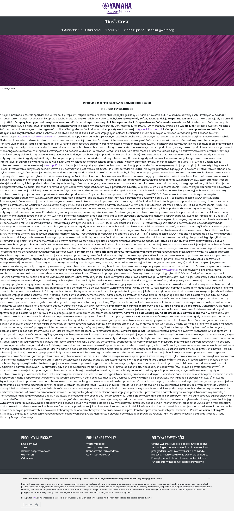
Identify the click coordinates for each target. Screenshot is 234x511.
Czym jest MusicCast (99, 454)
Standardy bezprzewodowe (102, 451)
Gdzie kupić (132, 30)
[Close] (209, 478)
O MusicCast (70, 30)
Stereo (25, 447)
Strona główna (8, 88)
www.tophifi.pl (26, 136)
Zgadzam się (30, 504)
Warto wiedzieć (95, 444)
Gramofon (27, 454)
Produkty (111, 30)
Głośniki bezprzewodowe (35, 451)
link (34, 497)
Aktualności (93, 30)
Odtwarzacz (28, 458)
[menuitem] (70, 30)
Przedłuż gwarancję (160, 30)
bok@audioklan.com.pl (148, 129)
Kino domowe (29, 444)
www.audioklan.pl (46, 136)
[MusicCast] (117, 8)
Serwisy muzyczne (97, 447)
